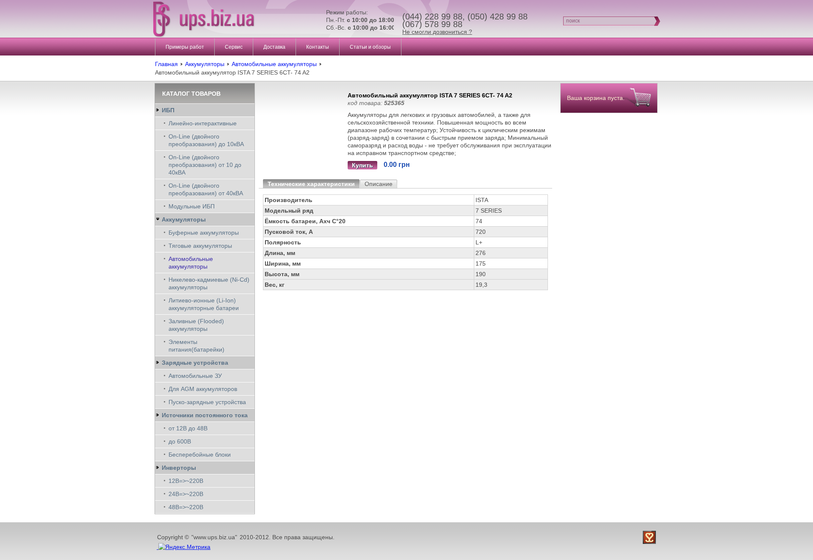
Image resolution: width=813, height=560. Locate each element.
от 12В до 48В (188, 428)
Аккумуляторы (204, 64)
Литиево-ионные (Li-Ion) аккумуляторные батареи (204, 304)
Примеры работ (185, 47)
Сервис (234, 47)
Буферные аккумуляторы (204, 232)
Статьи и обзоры (370, 47)
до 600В (180, 441)
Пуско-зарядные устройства (207, 402)
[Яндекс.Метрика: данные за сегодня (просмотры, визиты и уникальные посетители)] (184, 547)
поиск (573, 21)
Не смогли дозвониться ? (437, 31)
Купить (362, 165)
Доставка (274, 47)
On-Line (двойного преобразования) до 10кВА (206, 140)
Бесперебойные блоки (200, 454)
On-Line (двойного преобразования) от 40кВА (206, 189)
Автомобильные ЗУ (195, 375)
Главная (166, 64)
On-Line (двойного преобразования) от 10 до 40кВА (205, 165)
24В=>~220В (186, 494)
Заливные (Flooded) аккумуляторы (196, 325)
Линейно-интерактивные (203, 123)
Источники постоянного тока (205, 415)
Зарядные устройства (195, 362)
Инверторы (179, 467)
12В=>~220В (186, 480)
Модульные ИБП (192, 206)
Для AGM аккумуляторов (203, 388)
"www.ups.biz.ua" (214, 537)
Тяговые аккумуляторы (200, 245)
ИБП (168, 110)
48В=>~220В (186, 507)
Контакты (317, 47)
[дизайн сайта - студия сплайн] (650, 537)
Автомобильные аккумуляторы (274, 64)
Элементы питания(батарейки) (196, 345)
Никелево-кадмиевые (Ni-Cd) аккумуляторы (209, 283)
